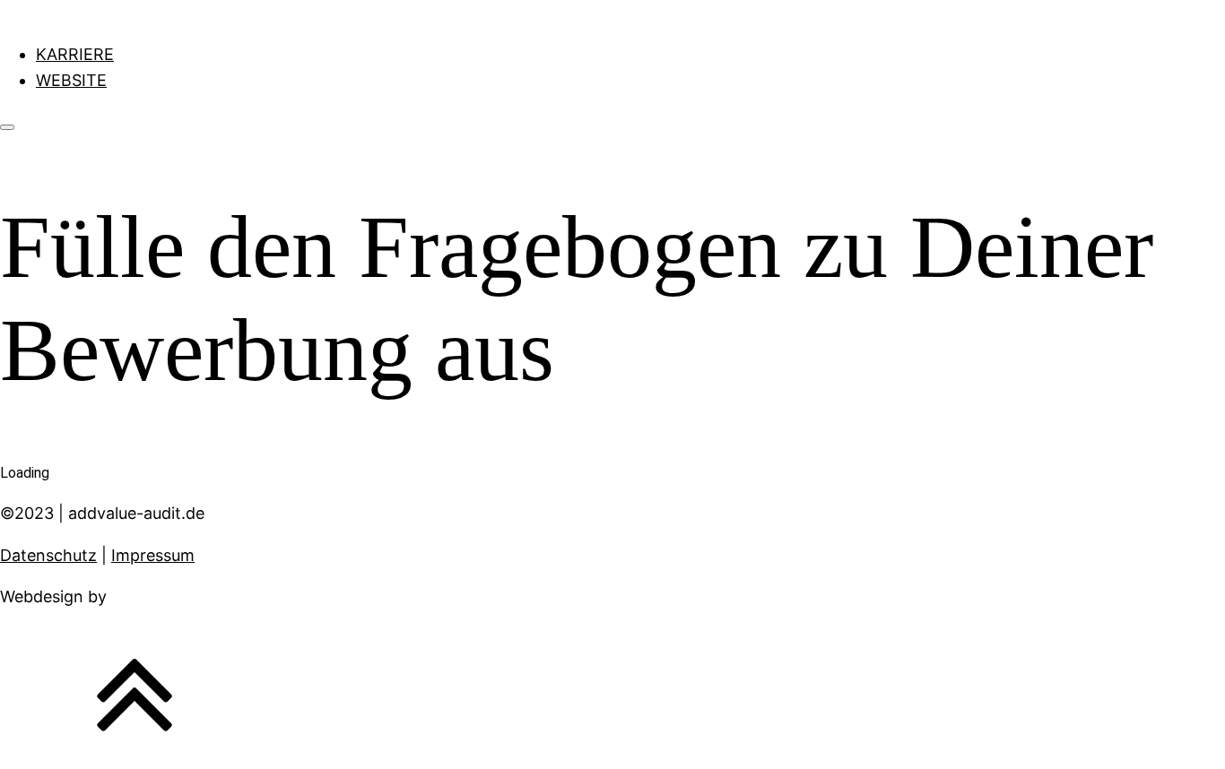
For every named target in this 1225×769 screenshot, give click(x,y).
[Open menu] (7, 127)
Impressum (153, 555)
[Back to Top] (134, 755)
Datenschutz (48, 555)
